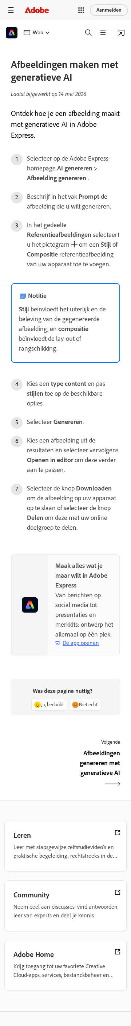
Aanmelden (109, 10)
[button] (81, 10)
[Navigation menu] (11, 10)
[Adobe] (37, 10)
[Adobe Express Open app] (121, 32)
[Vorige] (37, 769)
